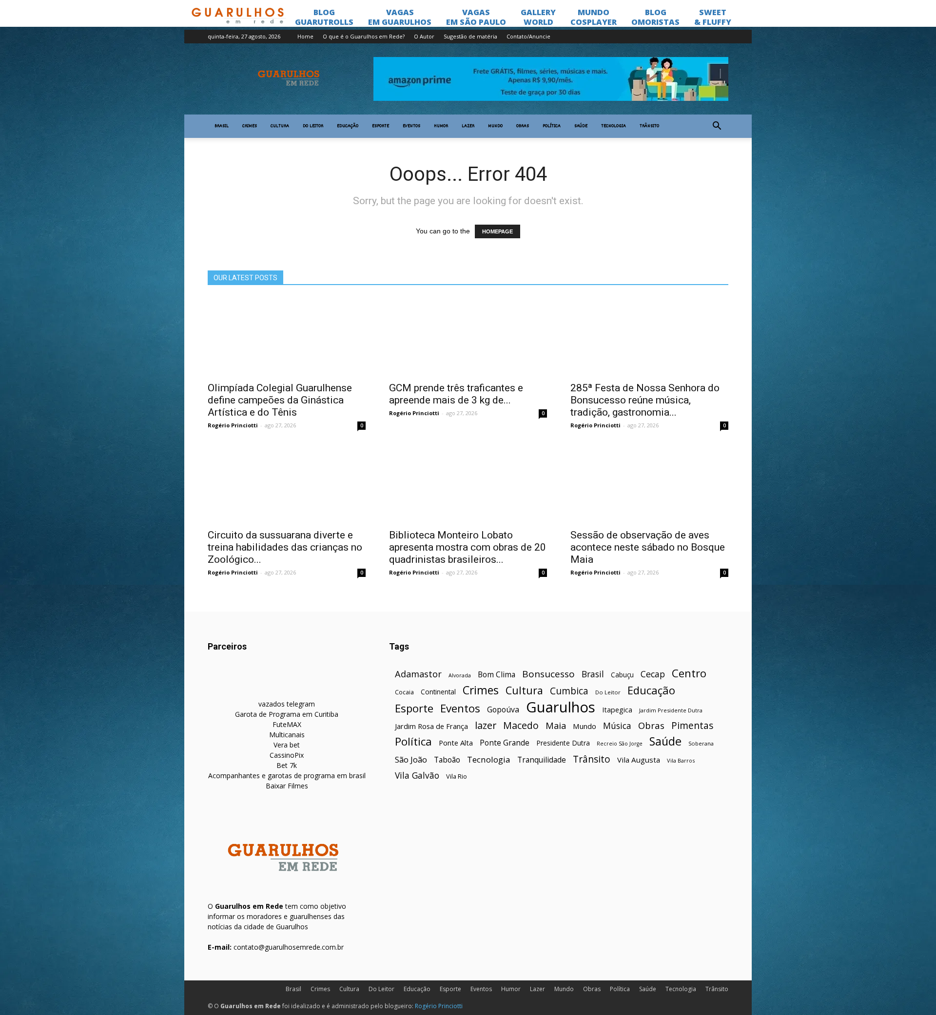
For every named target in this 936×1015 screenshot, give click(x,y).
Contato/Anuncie (528, 36)
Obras (522, 126)
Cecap (653, 674)
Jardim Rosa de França (431, 726)
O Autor (424, 36)
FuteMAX (287, 724)
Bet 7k (286, 765)
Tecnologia (613, 126)
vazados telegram (286, 704)
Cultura (280, 126)
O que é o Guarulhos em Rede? (364, 36)
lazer (485, 725)
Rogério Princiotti (233, 425)
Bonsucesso (548, 674)
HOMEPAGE (497, 231)
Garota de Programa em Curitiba (286, 714)
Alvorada (459, 675)
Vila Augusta (638, 760)
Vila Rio (456, 776)
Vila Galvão (417, 775)
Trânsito (649, 126)
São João (411, 759)
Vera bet (286, 744)
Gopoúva (503, 710)
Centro (689, 673)
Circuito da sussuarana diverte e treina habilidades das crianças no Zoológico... (285, 547)
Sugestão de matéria (470, 36)
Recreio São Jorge (620, 743)
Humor (441, 126)
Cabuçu (622, 674)
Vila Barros (681, 760)
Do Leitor (313, 126)
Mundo (495, 126)
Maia (556, 725)
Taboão (447, 760)
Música (617, 726)
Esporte (380, 126)
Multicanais (287, 734)
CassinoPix (287, 755)
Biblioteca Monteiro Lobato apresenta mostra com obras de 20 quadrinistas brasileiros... (467, 547)
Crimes (249, 126)
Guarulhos (560, 707)
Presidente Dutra (563, 742)
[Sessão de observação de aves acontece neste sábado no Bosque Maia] (649, 484)
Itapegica (617, 709)
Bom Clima (496, 675)
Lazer (468, 126)
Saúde (580, 126)
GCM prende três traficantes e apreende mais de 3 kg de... (456, 394)
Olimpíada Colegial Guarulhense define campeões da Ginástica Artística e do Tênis (280, 400)
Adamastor (418, 674)
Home (305, 36)
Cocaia (404, 692)
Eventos (411, 126)
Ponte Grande (504, 743)
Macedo (521, 725)
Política (552, 126)
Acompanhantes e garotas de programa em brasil (287, 775)
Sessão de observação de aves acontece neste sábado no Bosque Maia (647, 547)
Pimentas (692, 725)
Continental (438, 691)
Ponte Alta (456, 742)
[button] (716, 126)
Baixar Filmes (287, 785)
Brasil (221, 126)
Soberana (701, 743)
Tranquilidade (541, 760)
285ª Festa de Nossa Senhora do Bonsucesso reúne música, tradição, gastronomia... (645, 400)
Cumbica (569, 691)
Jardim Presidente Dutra (670, 710)
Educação (347, 126)
